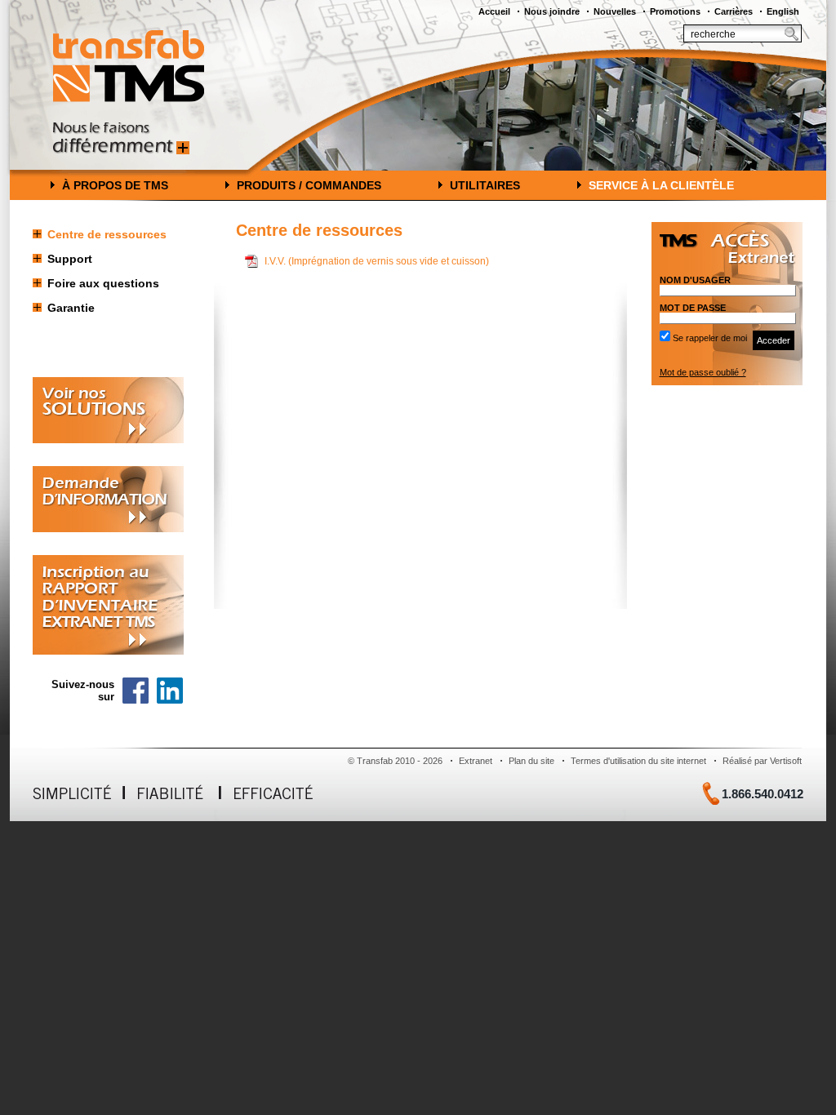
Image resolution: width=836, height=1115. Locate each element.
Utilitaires (485, 185)
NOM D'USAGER (695, 280)
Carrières (733, 11)
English (783, 11)
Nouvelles (615, 11)
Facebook (135, 690)
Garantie (71, 307)
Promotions (675, 11)
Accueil (494, 11)
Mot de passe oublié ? (703, 372)
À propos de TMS (115, 185)
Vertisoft (786, 761)
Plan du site (531, 761)
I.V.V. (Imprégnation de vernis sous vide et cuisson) (377, 261)
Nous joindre (552, 11)
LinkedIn (170, 690)
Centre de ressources (107, 234)
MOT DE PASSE (693, 308)
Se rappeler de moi (710, 338)
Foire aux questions (103, 283)
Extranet (475, 761)
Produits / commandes (309, 185)
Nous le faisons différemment (121, 138)
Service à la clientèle (661, 185)
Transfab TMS (129, 66)
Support (69, 258)
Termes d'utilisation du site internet (638, 761)
